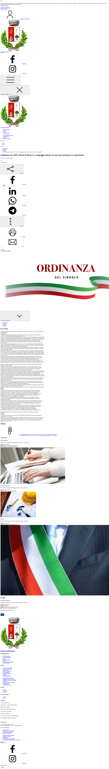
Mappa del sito (3, 765)
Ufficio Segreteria (4, 440)
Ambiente (5, 681)
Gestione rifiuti (6, 136)
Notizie (4, 689)
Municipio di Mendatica (5, 600)
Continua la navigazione (5, 7)
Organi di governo (6, 656)
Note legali (5, 737)
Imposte (4, 137)
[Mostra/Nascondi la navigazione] (10, 80)
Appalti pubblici (6, 672)
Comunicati (5, 690)
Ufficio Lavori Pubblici (5, 485)
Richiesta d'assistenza (7, 733)
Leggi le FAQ (6, 729)
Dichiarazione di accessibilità (9, 738)
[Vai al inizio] (1, 612)
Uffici (4, 658)
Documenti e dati (6, 663)
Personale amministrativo (8, 661)
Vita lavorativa (6, 670)
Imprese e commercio (7, 671)
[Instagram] (3, 144)
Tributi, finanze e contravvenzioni (9, 680)
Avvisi (4, 150)
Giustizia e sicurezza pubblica (9, 679)
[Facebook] (3, 143)
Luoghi (4, 696)
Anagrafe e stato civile (7, 667)
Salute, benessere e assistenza (9, 682)
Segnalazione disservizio (8, 732)
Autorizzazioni (6, 683)
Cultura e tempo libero (7, 669)
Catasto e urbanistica (7, 673)
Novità (4, 149)
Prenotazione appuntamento (8, 730)
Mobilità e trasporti (7, 675)
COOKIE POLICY (4, 5)
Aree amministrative (7, 657)
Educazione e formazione (8, 677)
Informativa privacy (7, 736)
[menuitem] (14, 184)
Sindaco (2, 518)
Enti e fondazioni (6, 659)
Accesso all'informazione (8, 135)
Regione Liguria (4, 9)
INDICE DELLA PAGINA (5, 320)
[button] (6, 129)
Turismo (4, 674)
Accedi (2, 146)
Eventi (4, 697)
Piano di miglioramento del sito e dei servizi (11, 739)
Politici (4, 660)
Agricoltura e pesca (7, 684)
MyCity (3, 767)
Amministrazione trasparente (8, 735)
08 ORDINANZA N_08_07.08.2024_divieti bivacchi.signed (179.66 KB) (38, 435)
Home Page (5, 148)
